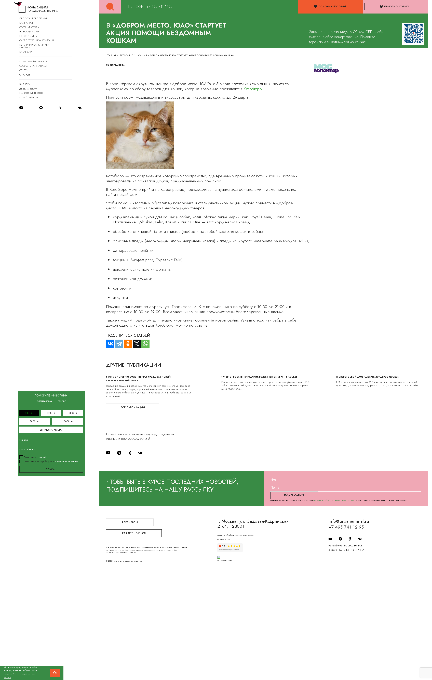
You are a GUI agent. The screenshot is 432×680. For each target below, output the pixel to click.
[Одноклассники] (126, 344)
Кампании (26, 22)
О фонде (25, 74)
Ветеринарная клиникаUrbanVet (34, 46)
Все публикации (133, 407)
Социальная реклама (33, 66)
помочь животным (332, 6)
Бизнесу (24, 84)
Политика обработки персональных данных (235, 535)
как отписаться (134, 533)
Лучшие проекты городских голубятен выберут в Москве (259, 376)
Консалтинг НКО (29, 97)
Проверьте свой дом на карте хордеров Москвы (367, 376)
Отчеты (23, 70)
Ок (55, 672)
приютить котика (397, 6)
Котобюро (253, 89)
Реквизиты (130, 522)
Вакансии (25, 52)
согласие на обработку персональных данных (335, 500)
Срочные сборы (29, 27)
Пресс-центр (127, 55)
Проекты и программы (33, 18)
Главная (111, 55)
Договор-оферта (223, 539)
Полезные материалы (33, 61)
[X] (135, 344)
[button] (28, 413)
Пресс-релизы (28, 36)
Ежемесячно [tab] (44, 401)
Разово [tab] (62, 401)
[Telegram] (117, 344)
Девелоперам (28, 88)
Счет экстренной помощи (36, 40)
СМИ (140, 55)
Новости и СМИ (29, 31)
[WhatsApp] (143, 344)
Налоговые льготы (31, 93)
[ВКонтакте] (108, 344)
